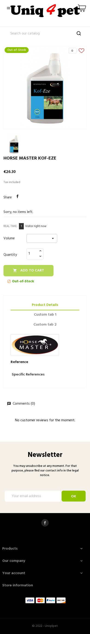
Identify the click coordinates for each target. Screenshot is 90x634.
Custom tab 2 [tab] (45, 325)
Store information (17, 585)
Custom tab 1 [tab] (45, 315)
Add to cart (28, 271)
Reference (19, 362)
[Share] (17, 196)
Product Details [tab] (45, 305)
